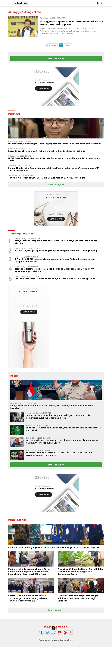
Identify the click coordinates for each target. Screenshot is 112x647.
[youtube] (59, 632)
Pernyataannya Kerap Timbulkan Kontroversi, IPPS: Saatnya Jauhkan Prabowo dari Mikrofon (56, 242)
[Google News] (65, 632)
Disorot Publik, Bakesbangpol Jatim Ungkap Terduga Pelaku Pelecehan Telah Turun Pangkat (54, 143)
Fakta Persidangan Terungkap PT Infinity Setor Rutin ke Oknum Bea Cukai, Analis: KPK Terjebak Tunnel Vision (63, 441)
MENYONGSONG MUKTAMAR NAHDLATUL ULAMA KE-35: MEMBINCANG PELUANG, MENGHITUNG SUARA (59, 453)
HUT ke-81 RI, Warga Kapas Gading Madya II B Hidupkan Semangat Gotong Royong (55, 250)
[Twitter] (47, 632)
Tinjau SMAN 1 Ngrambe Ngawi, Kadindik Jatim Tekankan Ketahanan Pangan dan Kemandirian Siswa (81, 571)
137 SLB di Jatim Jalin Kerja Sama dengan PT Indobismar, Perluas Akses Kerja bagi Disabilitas (79, 598)
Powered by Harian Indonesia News (56, 640)
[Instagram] (53, 632)
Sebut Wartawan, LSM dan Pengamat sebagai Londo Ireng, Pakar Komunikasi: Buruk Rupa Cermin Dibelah (58, 416)
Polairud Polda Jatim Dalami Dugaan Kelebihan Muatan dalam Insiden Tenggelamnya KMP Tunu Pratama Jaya (53, 169)
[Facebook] (41, 632)
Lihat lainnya (55, 58)
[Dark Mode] (98, 3)
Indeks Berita (21, 3)
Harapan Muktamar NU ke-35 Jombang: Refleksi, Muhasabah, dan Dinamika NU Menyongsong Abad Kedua (54, 270)
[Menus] (10, 3)
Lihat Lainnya (55, 184)
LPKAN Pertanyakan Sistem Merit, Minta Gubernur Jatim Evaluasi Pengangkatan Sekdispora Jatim (54, 159)
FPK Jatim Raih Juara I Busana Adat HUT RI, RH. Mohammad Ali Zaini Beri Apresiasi (54, 279)
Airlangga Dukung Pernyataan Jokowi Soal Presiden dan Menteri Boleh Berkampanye (71, 23)
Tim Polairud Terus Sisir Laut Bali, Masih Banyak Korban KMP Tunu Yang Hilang (46, 178)
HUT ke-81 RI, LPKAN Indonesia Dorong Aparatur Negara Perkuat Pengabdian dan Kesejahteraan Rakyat (54, 260)
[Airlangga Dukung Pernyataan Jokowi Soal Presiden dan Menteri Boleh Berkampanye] (23, 26)
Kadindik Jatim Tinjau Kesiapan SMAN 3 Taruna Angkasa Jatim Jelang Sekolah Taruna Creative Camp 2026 (28, 598)
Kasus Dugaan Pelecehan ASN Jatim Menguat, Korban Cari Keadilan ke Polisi (46, 151)
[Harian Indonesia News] (56, 627)
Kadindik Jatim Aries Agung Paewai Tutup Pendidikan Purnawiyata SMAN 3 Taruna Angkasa (54, 547)
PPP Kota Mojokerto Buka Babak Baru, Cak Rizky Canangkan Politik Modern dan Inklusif (63, 429)
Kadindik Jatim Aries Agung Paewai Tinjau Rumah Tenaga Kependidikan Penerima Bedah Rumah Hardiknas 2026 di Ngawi (29, 571)
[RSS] (71, 632)
